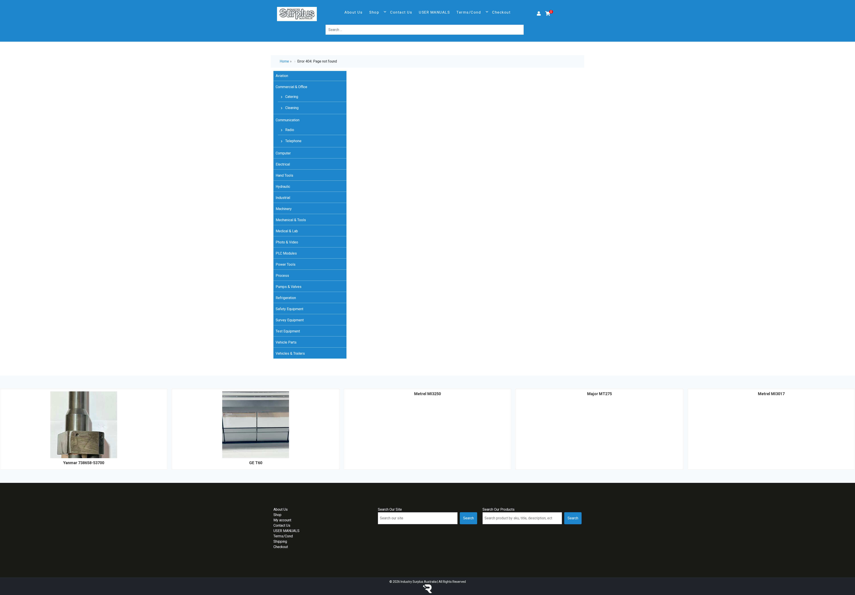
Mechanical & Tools (291, 220)
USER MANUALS (434, 12)
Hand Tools (284, 175)
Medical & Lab (287, 231)
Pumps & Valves (288, 287)
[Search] (526, 30)
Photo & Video (287, 242)
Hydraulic (283, 186)
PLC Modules (286, 253)
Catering (291, 97)
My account (282, 520)
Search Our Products (498, 509)
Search (468, 518)
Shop (374, 12)
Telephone (292, 141)
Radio (289, 130)
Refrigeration (286, 298)
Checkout (501, 12)
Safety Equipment (289, 309)
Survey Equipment (290, 320)
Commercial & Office (291, 87)
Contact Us (401, 12)
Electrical (283, 164)
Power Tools (285, 264)
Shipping (280, 541)
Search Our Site (390, 509)
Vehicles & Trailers (290, 353)
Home (284, 61)
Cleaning (291, 108)
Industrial (283, 198)
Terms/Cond (468, 12)
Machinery (284, 209)
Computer (283, 153)
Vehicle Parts (286, 342)
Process (282, 275)
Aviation (282, 76)
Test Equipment (288, 331)
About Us (353, 12)
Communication (287, 120)
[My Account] (539, 14)
